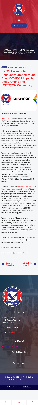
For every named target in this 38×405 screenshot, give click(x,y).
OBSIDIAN (27, 387)
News (23, 49)
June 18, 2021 (12, 67)
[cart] (32, 402)
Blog (15, 49)
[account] (19, 402)
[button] (19, 19)
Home (7, 49)
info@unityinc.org (13, 333)
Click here (4, 247)
